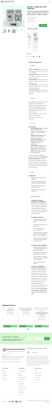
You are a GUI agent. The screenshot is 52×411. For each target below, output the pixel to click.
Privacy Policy (38, 377)
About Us (4, 371)
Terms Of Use (38, 375)
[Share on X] (33, 56)
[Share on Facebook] (27, 56)
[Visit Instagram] (36, 56)
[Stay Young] (10, 308)
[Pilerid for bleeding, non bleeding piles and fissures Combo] (42, 309)
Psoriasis (21, 394)
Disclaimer (37, 379)
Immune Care (22, 390)
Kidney (20, 381)
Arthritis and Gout (23, 371)
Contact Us (4, 379)
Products (4, 373)
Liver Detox (21, 392)
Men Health (21, 383)
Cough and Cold (22, 388)
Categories (4, 375)
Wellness (21, 386)
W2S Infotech (47, 402)
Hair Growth (21, 379)
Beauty (20, 373)
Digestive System (22, 377)
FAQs (36, 371)
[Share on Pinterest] (39, 56)
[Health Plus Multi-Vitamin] (26, 308)
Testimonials (38, 373)
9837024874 (35, 352)
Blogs (3, 377)
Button (47, 338)
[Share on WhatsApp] (30, 56)
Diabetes (21, 375)
